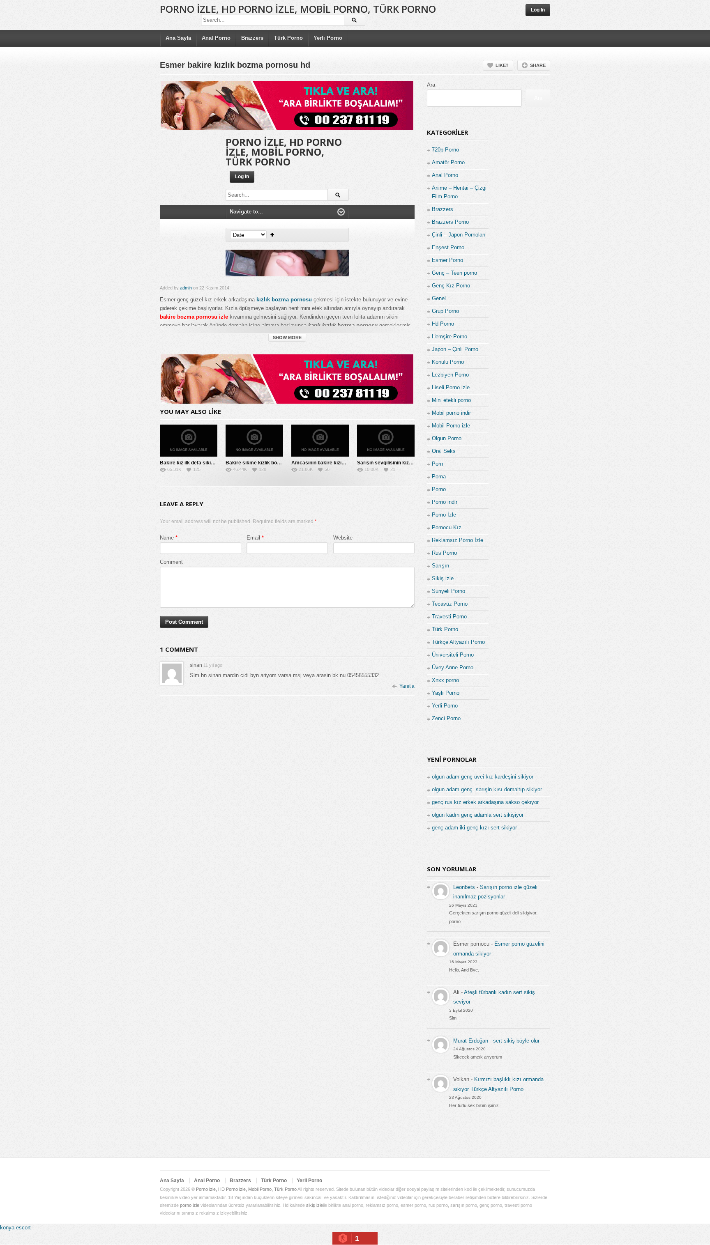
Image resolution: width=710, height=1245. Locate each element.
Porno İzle (444, 515)
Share (538, 65)
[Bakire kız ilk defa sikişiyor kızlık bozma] (188, 441)
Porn (437, 464)
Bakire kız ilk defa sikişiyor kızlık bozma (206, 463)
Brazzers (252, 38)
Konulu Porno (448, 362)
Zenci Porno (446, 718)
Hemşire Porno (449, 336)
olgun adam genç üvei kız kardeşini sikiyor (482, 777)
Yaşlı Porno (445, 693)
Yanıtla (407, 686)
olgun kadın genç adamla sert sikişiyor (477, 815)
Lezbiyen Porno (450, 375)
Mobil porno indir (451, 413)
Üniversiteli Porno (453, 655)
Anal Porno (216, 38)
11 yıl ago (212, 665)
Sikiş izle (443, 578)
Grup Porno (445, 311)
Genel (439, 298)
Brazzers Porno (450, 222)
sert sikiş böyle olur (516, 1041)
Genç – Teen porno (454, 273)
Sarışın (440, 566)
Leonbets (464, 887)
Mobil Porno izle (451, 426)
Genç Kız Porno (451, 286)
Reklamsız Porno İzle (457, 540)
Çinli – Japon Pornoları (459, 235)
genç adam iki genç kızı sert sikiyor (474, 828)
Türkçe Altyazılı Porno (458, 642)
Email (253, 538)
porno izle (189, 1205)
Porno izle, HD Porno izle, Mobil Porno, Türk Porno (298, 9)
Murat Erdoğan (470, 1041)
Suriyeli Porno (448, 591)
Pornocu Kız (446, 527)
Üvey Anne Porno (452, 667)
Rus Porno (444, 553)
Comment (171, 562)
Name (167, 538)
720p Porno (445, 150)
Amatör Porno (448, 162)
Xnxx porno (445, 680)
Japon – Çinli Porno (455, 349)
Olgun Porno (446, 438)
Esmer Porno (447, 260)
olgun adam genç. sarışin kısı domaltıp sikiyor (487, 789)
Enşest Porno (448, 247)
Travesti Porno (449, 616)
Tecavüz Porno (450, 604)
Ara (431, 85)
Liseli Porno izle (451, 387)
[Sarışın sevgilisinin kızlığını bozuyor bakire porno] (386, 441)
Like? (502, 65)
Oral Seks (444, 451)
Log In (538, 10)
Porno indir (444, 502)
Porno (439, 489)
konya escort (15, 1227)
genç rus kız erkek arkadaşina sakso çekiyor (485, 802)
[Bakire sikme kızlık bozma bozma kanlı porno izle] (254, 441)
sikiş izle (314, 1205)
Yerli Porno (328, 38)
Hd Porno (443, 324)
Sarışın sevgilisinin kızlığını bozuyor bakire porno (413, 463)
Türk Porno (288, 38)
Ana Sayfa (178, 38)
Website (343, 538)
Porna (439, 476)
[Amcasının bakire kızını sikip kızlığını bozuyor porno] (320, 441)
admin (186, 287)
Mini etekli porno (451, 400)
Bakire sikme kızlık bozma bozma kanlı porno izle (283, 463)
